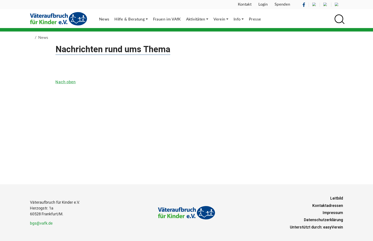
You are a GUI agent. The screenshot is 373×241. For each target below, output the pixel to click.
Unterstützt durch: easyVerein (316, 227)
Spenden (282, 4)
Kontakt (245, 4)
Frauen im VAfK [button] (167, 19)
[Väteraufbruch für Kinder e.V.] (58, 18)
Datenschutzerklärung (323, 219)
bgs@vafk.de (41, 223)
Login (263, 4)
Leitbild (336, 198)
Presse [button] (255, 19)
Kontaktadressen (327, 205)
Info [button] (237, 19)
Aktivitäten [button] (195, 19)
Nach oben (65, 82)
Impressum (333, 212)
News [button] (104, 19)
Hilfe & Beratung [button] (129, 19)
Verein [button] (219, 19)
